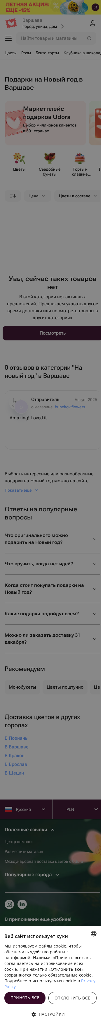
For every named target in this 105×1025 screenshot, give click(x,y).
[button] (50, 1014)
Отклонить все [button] (72, 998)
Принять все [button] (24, 997)
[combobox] (94, 933)
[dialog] (50, 975)
